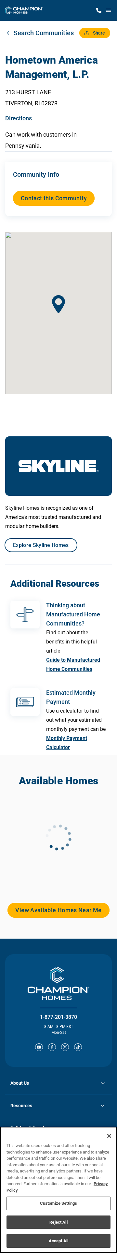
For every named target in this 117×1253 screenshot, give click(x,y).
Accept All (58, 1240)
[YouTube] (39, 1047)
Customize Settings (58, 1203)
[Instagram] (65, 1047)
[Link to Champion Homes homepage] (24, 10)
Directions (18, 118)
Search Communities (44, 33)
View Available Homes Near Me (58, 910)
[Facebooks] (52, 1047)
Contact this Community (54, 198)
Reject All (58, 1222)
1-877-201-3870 (58, 1017)
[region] (58, 1190)
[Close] (109, 1136)
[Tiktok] (78, 1047)
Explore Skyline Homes (41, 545)
